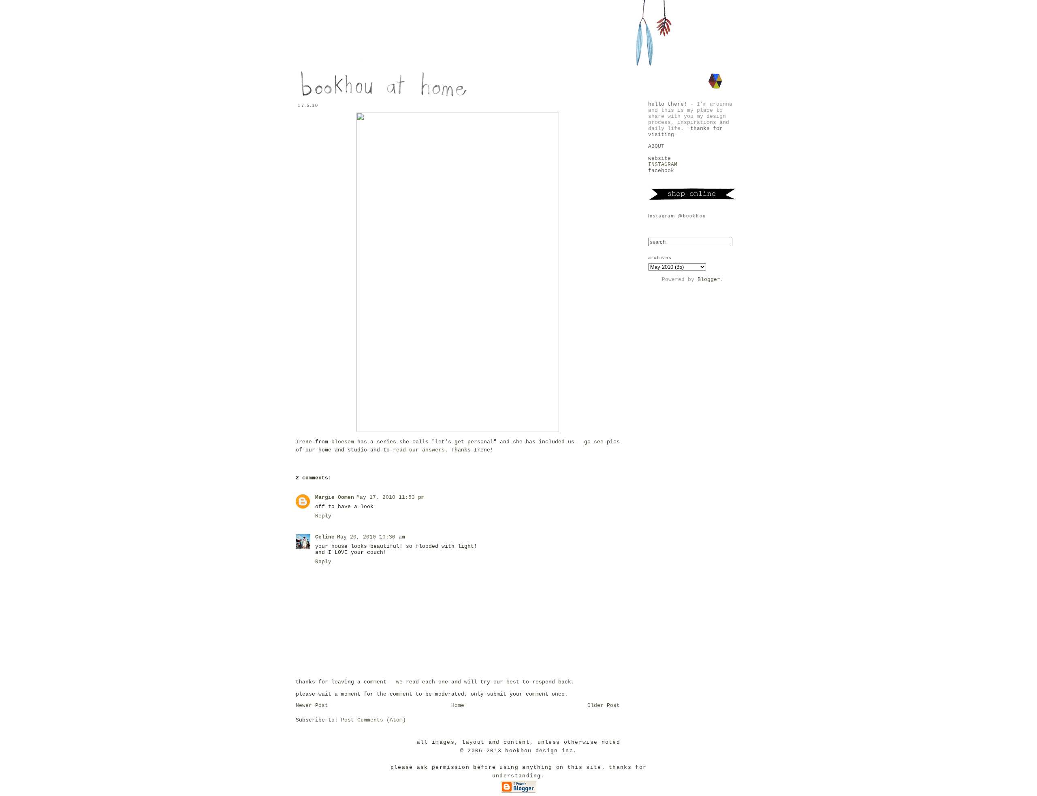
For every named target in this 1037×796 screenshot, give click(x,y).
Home (457, 705)
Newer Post (312, 705)
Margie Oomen (334, 497)
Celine (325, 537)
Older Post (603, 705)
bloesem (342, 442)
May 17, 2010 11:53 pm (390, 497)
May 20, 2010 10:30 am (371, 537)
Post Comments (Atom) (373, 720)
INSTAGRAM (662, 165)
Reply (323, 516)
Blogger (709, 280)
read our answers (417, 450)
